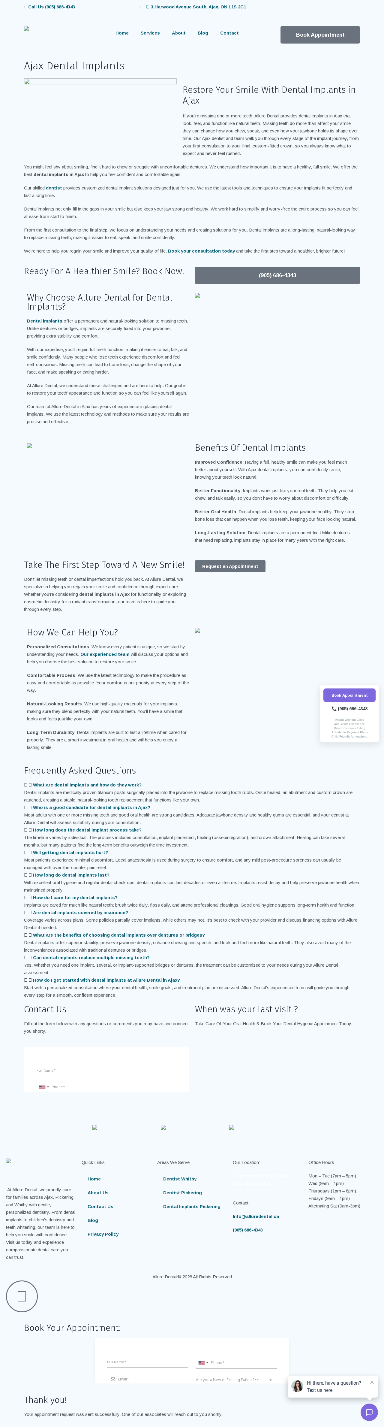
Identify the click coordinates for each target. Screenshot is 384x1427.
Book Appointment (350, 695)
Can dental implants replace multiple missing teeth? (91, 957)
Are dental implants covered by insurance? (80, 912)
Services (150, 32)
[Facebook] (259, 10)
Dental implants (44, 320)
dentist (54, 187)
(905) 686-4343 (248, 1229)
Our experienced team (105, 654)
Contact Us (100, 1206)
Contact (229, 32)
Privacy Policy (103, 1234)
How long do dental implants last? (71, 874)
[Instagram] (275, 10)
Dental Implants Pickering (191, 1206)
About (179, 32)
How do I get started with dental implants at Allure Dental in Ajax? (106, 980)
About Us (98, 1192)
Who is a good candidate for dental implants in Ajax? (91, 807)
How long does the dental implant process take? (87, 829)
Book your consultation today (201, 250)
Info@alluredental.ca (256, 1216)
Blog (203, 32)
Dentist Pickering (182, 1192)
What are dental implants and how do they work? (87, 784)
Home (122, 32)
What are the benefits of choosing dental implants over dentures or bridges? (119, 935)
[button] (192, 785)
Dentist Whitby (179, 1178)
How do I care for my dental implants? (75, 897)
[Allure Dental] (54, 36)
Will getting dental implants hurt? (70, 852)
